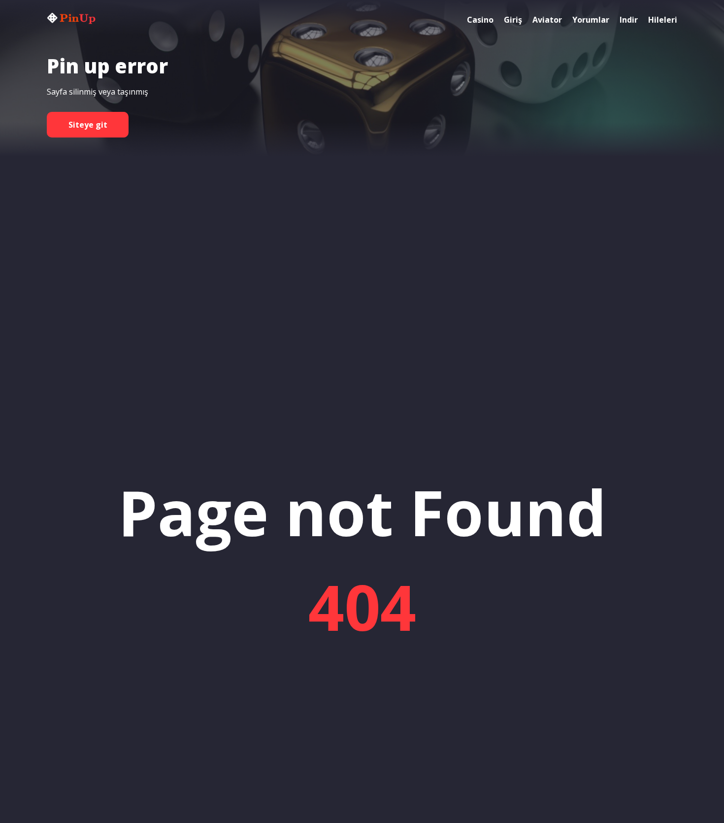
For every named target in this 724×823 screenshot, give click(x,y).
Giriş (513, 19)
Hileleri (662, 19)
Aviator (547, 19)
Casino (480, 19)
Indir (629, 19)
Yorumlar (590, 19)
